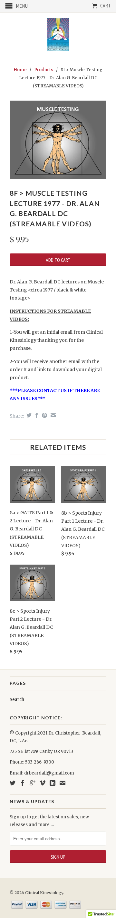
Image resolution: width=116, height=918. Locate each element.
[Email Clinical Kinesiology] (62, 783)
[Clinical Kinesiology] (58, 34)
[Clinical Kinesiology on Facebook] (22, 783)
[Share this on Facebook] (36, 415)
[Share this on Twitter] (28, 415)
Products (43, 70)
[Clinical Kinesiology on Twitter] (12, 783)
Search (17, 699)
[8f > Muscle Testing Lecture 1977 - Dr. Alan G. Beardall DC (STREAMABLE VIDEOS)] (58, 140)
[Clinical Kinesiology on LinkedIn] (52, 783)
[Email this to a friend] (52, 415)
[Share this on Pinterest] (43, 415)
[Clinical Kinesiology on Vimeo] (42, 783)
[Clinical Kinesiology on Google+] (32, 783)
